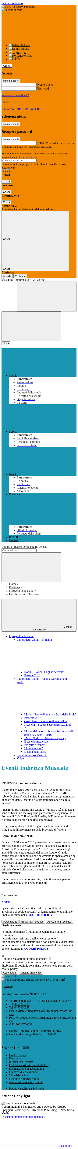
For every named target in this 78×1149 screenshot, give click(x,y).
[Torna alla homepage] (39, 280)
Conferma (20, 276)
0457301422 (22, 1004)
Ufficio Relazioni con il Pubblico (28, 1065)
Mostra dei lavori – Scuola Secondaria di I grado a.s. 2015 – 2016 (49, 733)
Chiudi (6, 181)
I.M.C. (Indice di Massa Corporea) (45, 738)
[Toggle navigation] (31, 326)
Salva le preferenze (30, 972)
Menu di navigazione (52, 628)
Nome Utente (45, 84)
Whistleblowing (18, 1075)
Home (12, 584)
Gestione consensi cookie (24, 1078)
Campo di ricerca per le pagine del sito (24, 546)
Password (43, 88)
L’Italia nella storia (35, 751)
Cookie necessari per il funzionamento (25, 958)
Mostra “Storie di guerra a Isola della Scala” (50, 714)
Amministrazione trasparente (26, 1082)
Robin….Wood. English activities (44, 672)
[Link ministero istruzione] (18, 6)
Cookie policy (17, 1055)
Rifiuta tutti (32, 921)
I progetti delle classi (21, 590)
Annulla (7, 276)
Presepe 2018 (32, 675)
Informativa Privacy (21, 1061)
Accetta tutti (59, 921)
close (6, 343)
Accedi (7, 65)
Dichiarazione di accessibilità (26, 1068)
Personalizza (10, 921)
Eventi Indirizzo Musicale (32, 755)
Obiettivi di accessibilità (23, 1072)
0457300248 (22, 1007)
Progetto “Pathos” (35, 745)
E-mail (41, 142)
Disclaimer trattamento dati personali (23, 1116)
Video (20, 758)
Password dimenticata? (15, 95)
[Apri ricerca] (46, 296)
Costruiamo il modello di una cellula (45, 721)
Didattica (14, 587)
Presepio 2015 (32, 717)
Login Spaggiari (30, 157)
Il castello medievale (36, 741)
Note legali (15, 1058)
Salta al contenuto (12, 3)
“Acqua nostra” (33, 748)
